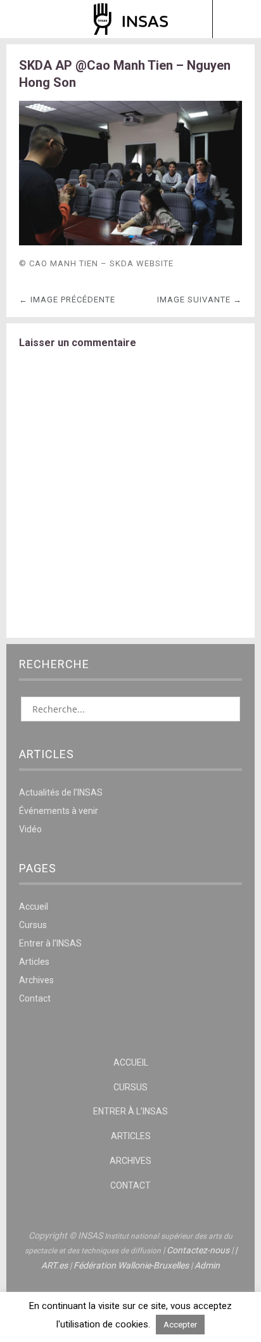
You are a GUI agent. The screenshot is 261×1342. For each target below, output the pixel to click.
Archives (36, 980)
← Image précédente (67, 299)
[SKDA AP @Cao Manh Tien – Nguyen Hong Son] (130, 242)
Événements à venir (58, 811)
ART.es (54, 1265)
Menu (24, 19)
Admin (207, 1265)
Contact (35, 998)
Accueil (33, 906)
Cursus (33, 925)
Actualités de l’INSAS (61, 792)
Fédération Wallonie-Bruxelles (131, 1265)
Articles (34, 962)
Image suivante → (199, 299)
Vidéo (30, 829)
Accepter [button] (180, 1324)
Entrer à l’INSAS (50, 943)
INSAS (131, 19)
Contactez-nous (198, 1250)
